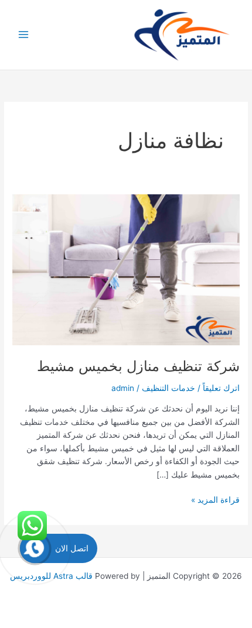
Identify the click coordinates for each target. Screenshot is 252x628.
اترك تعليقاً (221, 388)
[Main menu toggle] (24, 35)
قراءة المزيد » (215, 501)
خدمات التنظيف (168, 388)
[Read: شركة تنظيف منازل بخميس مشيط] (126, 269)
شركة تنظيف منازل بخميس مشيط (138, 366)
